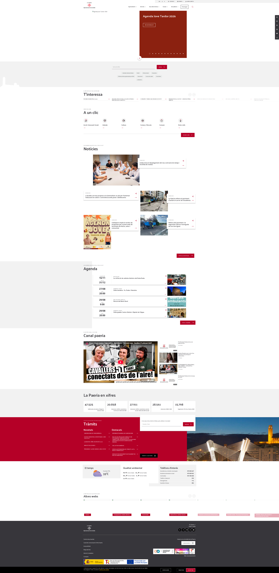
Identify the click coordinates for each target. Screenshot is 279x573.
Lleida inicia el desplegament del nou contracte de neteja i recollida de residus (159, 164)
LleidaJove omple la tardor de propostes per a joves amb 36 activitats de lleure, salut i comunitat (122, 225)
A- (164, 1)
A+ (159, 1)
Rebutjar (181, 570)
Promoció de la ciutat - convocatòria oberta (180, 99)
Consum (162, 125)
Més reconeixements (189, 556)
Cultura (123, 125)
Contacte (86, 556)
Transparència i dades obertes (122, 515)
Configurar (165, 570)
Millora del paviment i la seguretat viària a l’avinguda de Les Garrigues (178, 224)
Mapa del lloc (87, 549)
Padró (138, 73)
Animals (105, 125)
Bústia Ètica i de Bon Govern (178, 515)
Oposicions (140, 76)
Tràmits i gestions (147, 456)
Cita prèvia (154, 73)
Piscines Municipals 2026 (91, 99)
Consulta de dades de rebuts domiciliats (35, 99)
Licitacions (139, 79)
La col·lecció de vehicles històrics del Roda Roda (129, 278)
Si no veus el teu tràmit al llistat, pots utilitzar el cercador (156, 421)
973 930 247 (190, 471)
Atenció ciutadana (88, 553)
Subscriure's (187, 543)
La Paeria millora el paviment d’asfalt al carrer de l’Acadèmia (179, 199)
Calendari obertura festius (128, 73)
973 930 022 (190, 473)
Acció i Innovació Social (91, 125)
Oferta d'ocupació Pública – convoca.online (262, 99)
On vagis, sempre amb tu (232, 99)
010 (193, 478)
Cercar (187, 424)
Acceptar (190, 570)
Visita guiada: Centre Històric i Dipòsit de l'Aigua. (128, 312)
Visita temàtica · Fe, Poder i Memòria (125, 290)
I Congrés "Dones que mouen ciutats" (151, 99)
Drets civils (181, 125)
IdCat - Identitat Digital (62, 99)
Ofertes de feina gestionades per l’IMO (126, 76)
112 (193, 480)
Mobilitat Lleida (61, 515)
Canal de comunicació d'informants (208, 515)
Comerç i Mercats (146, 125)
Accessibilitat (87, 546)
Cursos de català (149, 76)
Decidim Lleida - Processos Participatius (237, 515)
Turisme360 (145, 515)
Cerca (160, 67)
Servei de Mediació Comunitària (206, 99)
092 (193, 483)
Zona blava (158, 76)
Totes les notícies (184, 256)
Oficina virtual (146, 73)
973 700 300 (190, 476)
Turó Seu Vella (32, 515)
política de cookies (104, 569)
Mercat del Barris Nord (120, 301)
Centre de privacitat (89, 539)
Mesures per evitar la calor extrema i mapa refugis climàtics (123, 99)
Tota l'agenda (186, 323)
